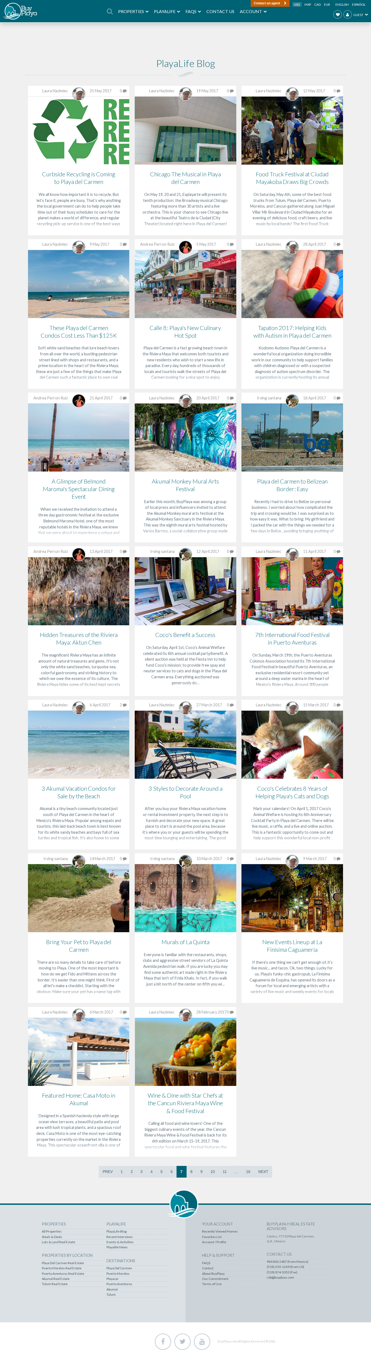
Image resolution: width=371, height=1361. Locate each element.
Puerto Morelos (118, 1274)
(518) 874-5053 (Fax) (282, 1272)
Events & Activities (120, 1242)
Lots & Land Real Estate (58, 1242)
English (342, 4)
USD (297, 4)
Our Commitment (215, 1279)
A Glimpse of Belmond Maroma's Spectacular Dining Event (79, 489)
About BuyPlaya (213, 1274)
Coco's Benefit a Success (185, 634)
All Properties (52, 1231)
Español (359, 4)
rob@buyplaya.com (280, 1277)
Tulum (111, 1295)
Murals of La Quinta (185, 942)
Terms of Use (212, 1284)
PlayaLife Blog (116, 1231)
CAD (317, 4)
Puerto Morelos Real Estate (61, 1268)
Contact (207, 1268)
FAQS (206, 1263)
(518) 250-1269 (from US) (285, 1267)
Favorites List (212, 1237)
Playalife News (117, 1247)
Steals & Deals (52, 1237)
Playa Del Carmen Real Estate (63, 1263)
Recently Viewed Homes (220, 1231)
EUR (327, 4)
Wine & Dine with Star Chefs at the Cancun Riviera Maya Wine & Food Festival (185, 1103)
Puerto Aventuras (119, 1284)
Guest (358, 15)
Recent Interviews (119, 1237)
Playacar (112, 1279)
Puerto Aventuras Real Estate (63, 1274)
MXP (308, 4)
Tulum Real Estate (55, 1284)
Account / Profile (214, 1242)
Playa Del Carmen (119, 1268)
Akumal (112, 1289)
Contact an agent (267, 3)
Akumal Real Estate (56, 1279)
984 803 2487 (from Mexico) (287, 1262)
